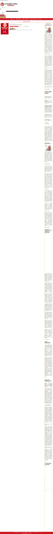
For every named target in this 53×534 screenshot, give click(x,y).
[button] (13, 19)
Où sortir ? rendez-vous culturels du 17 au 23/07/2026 (48, 464)
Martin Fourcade (16, 26)
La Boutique (26, 532)
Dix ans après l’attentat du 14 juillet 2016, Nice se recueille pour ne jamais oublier (48, 231)
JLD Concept (29, 533)
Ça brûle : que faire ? (48, 25)
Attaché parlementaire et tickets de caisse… (48, 342)
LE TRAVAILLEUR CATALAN (3, 0)
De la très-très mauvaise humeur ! (48, 143)
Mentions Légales (17, 532)
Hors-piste (11, 26)
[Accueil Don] (4, 28)
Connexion (3, 13)
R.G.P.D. (37, 532)
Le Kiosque (30, 532)
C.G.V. (34, 532)
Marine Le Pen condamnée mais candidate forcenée (48, 380)
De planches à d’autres (16, 24)
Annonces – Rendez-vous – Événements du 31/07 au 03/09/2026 (48, 92)
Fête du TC (21, 532)
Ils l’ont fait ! (47, 123)
